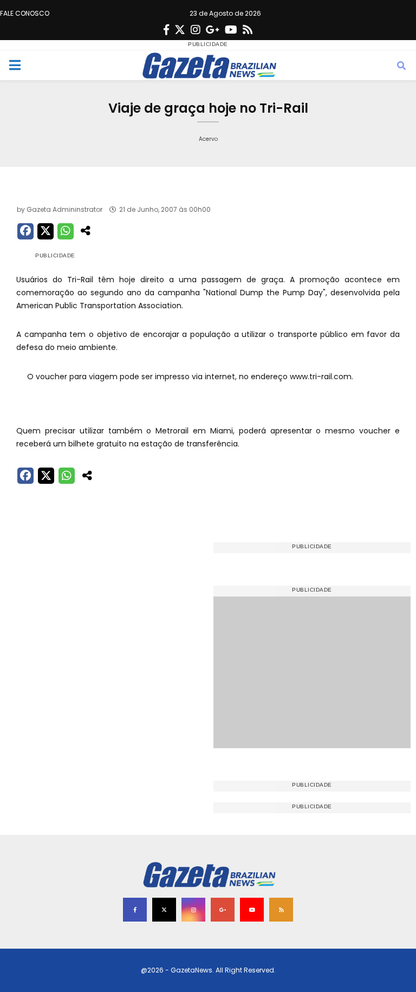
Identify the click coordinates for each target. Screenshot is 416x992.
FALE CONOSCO (24, 13)
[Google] (212, 30)
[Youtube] (231, 30)
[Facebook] (166, 30)
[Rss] (247, 30)
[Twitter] (179, 30)
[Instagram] (195, 30)
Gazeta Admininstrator (64, 209)
